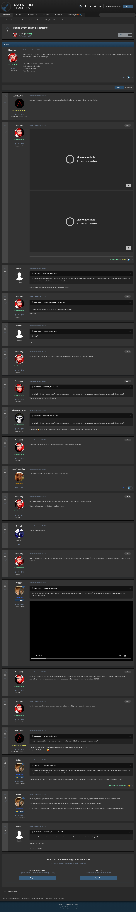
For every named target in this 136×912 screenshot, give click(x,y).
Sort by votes (119, 87)
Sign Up (127, 6)
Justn (124, 77)
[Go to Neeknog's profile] (15, 35)
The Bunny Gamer (56, 302)
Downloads (33, 15)
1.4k (17, 604)
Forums (7, 15)
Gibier (52, 387)
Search (46, 15)
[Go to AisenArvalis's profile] (19, 103)
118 (23, 488)
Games (19, 15)
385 (13, 68)
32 (23, 429)
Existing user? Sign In (113, 6)
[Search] (133, 15)
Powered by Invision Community (68, 909)
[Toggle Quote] (33, 273)
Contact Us (69, 904)
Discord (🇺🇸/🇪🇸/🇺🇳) (75, 15)
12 (23, 144)
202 (17, 114)
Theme (60, 904)
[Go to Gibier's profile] (19, 590)
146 (23, 604)
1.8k (17, 488)
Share (113, 35)
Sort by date (128, 87)
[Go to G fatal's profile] (19, 533)
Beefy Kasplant (19, 469)
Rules (77, 904)
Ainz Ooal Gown (19, 410)
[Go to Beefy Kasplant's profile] (19, 477)
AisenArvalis (18, 96)
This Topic (125, 15)
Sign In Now (98, 878)
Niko (51, 273)
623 (17, 429)
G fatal (19, 526)
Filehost (59, 15)
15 (23, 114)
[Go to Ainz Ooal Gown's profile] (19, 418)
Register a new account (37, 878)
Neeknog (12, 50)
